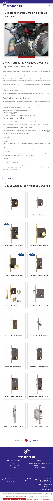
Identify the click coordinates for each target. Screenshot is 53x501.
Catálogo (9, 178)
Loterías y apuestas (40, 467)
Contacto (14, 471)
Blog (14, 467)
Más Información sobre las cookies (42, 499)
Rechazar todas (19, 499)
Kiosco (40, 469)
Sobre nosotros (14, 465)
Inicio (14, 463)
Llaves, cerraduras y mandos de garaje (39, 463)
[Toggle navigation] (49, 6)
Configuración (29, 499)
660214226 (4, 2)
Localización (14, 469)
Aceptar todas (8, 499)
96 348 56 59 (7, 1)
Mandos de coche (39, 465)
